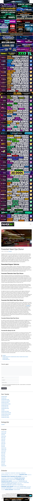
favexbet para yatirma (5, 482)
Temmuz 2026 (3, 431)
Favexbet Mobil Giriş (6, 359)
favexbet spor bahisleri (3, 483)
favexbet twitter (14, 484)
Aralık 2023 (3, 459)
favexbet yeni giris (17, 486)
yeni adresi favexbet (16, 489)
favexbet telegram (10, 483)
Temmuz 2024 (3, 449)
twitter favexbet (9, 489)
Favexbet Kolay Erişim (5, 415)
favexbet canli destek (4, 474)
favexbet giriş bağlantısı (24, 476)
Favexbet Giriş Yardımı (5, 417)
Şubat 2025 (3, 439)
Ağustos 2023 (3, 465)
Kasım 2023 (3, 461)
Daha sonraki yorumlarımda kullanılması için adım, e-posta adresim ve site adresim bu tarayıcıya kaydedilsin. (16, 385)
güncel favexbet (27, 487)
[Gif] (16, 93)
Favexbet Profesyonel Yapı (5, 414)
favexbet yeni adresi (7, 486)
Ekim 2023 (3, 462)
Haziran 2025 (3, 436)
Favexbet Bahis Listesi (5, 399)
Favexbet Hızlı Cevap (5, 402)
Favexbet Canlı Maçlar (5, 411)
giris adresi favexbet (28, 486)
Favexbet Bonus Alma (5, 408)
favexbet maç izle (20, 479)
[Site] (16, 57)
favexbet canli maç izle (6, 356)
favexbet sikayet (26, 482)
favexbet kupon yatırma (15, 356)
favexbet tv (15, 483)
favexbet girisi (23, 474)
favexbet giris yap (29, 474)
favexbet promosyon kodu (20, 482)
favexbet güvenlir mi (5, 479)
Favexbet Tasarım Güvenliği (6, 412)
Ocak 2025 (3, 440)
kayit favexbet (2, 489)
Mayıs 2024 (3, 452)
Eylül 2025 (3, 434)
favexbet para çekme (13, 482)
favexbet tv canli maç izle (6, 484)
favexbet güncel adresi (19, 478)
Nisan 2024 (3, 453)
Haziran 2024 (3, 450)
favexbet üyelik (23, 486)
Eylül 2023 (3, 464)
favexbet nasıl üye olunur (23, 356)
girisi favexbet (9, 487)
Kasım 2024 (3, 443)
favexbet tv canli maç (19, 483)
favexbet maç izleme (6, 481)
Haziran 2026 (3, 433)
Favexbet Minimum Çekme (5, 403)
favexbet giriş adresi (15, 476)
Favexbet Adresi (4, 396)
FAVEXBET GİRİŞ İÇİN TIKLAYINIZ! (16, 34)
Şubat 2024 (3, 456)
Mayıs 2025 (3, 437)
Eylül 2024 (3, 446)
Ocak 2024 (3, 458)
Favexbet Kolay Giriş (4, 406)
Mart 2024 (3, 455)
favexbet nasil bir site (23, 481)
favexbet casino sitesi (16, 474)
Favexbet (4, 355)
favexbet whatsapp (20, 484)
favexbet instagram (13, 479)
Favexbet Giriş (5, 476)
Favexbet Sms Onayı (4, 405)
